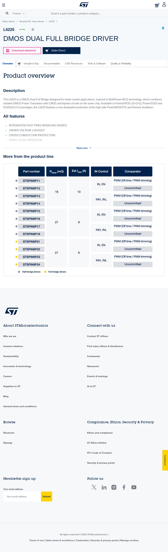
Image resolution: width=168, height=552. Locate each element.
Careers (7, 376)
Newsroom (93, 366)
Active (22, 29)
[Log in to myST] (164, 4)
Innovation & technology (17, 366)
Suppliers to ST (12, 386)
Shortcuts (8, 432)
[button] (4, 4)
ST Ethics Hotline (96, 442)
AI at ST (91, 386)
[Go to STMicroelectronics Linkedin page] (103, 488)
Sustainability (11, 356)
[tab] (7, 63)
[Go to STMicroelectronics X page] (94, 488)
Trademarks (82, 540)
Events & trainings (97, 376)
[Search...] (7, 13)
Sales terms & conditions (59, 540)
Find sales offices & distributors (105, 346)
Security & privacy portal (101, 463)
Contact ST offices (97, 336)
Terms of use (36, 540)
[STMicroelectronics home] (84, 4)
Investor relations (13, 346)
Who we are (9, 336)
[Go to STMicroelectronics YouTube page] (133, 488)
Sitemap (7, 442)
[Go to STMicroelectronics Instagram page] (113, 488)
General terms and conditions (20, 406)
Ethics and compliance (100, 432)
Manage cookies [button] (129, 540)
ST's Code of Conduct (99, 452)
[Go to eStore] (157, 5)
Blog (6, 396)
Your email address (13, 489)
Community (93, 356)
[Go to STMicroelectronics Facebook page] (123, 488)
